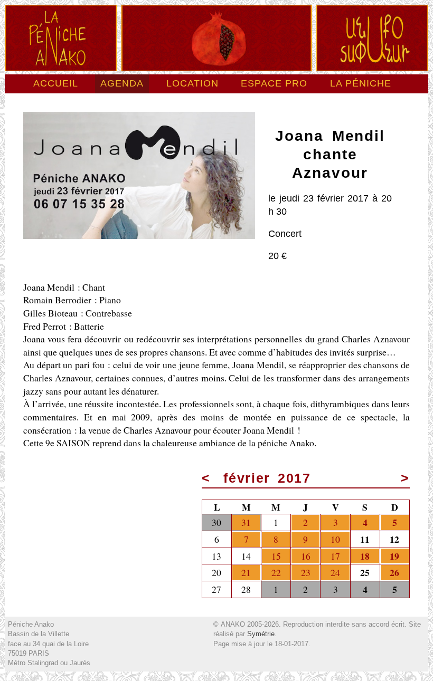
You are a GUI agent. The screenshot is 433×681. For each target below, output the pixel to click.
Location (192, 83)
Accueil (55, 83)
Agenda (122, 83)
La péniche (360, 83)
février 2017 (267, 478)
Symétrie (261, 634)
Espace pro (274, 83)
